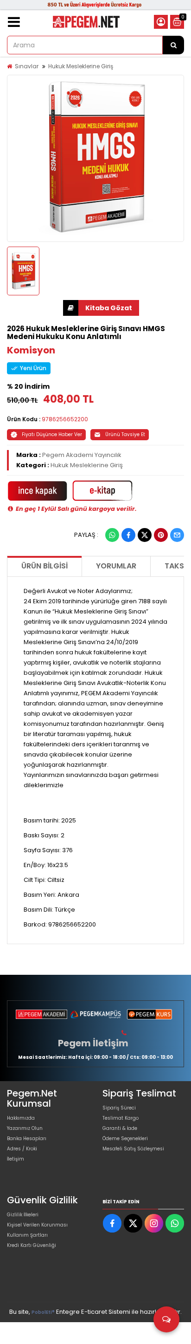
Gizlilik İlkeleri (22, 1214)
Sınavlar (26, 66)
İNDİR (101, 308)
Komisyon (31, 350)
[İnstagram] (154, 1223)
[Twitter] (145, 535)
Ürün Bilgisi (44, 566)
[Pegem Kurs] (149, 1014)
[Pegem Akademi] (41, 1014)
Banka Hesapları (26, 1138)
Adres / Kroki (22, 1148)
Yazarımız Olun (25, 1128)
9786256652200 (65, 419)
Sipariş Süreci (119, 1107)
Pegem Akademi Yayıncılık (81, 454)
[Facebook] (128, 535)
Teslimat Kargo (120, 1118)
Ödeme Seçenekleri (125, 1138)
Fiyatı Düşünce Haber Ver (52, 434)
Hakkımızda (21, 1118)
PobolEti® (43, 1312)
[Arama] (173, 45)
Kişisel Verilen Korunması (37, 1224)
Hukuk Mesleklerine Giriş (80, 66)
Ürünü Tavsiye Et (125, 434)
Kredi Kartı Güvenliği (31, 1245)
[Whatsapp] (112, 535)
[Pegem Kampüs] (96, 1014)
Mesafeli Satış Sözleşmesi (133, 1148)
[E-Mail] (177, 535)
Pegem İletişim (93, 1043)
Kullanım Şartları (27, 1235)
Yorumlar (116, 566)
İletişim (15, 1158)
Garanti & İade (119, 1128)
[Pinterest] (161, 535)
